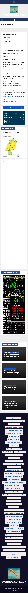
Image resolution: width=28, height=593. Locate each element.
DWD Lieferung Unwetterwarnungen (14, 427)
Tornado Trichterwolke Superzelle (14, 537)
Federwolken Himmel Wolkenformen (14, 433)
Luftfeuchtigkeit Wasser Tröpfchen (14, 454)
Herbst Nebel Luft (14, 445)
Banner (5, 385)
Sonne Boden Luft (21, 482)
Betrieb (10, 385)
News (14, 385)
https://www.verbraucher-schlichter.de (13, 96)
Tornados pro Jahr (14, 525)
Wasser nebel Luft (20, 547)
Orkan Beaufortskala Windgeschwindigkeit (14, 464)
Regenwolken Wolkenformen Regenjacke (14, 473)
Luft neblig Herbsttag (14, 457)
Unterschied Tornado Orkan (13, 543)
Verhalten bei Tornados (8, 547)
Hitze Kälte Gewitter (7, 451)
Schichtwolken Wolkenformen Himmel (13, 476)
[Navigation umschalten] (14, 20)
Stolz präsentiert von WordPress (9, 588)
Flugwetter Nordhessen (14, 436)
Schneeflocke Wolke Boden (14, 479)
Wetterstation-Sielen (14, 15)
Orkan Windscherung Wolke (14, 467)
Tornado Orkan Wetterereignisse (13, 522)
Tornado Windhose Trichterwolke (13, 540)
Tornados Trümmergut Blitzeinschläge (14, 528)
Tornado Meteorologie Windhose (13, 519)
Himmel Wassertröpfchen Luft (14, 448)
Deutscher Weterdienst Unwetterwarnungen (14, 421)
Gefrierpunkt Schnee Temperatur (13, 442)
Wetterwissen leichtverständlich (11, 352)
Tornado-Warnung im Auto (14, 497)
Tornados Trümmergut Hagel (13, 531)
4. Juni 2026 (8, 407)
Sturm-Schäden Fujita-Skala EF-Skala (13, 485)
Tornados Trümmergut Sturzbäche (14, 534)
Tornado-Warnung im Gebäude (14, 504)
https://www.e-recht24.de (9, 101)
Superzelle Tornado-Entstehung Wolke (14, 488)
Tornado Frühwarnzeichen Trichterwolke (13, 513)
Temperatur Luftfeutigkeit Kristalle (14, 491)
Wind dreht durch (20, 550)
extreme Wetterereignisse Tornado (14, 430)
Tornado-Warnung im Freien (13, 500)
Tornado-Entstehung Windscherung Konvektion (14, 494)
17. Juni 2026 (8, 358)
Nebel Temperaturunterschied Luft (14, 461)
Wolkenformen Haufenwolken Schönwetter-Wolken (14, 554)
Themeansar (14, 590)
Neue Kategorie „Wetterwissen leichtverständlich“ (12, 405)
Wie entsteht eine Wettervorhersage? (12, 355)
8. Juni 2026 (8, 391)
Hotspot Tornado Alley (20, 451)
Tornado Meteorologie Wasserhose (14, 516)
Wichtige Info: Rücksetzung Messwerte (10, 389)
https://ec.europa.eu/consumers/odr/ (13, 69)
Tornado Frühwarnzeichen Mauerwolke (14, 510)
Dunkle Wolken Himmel (14, 424)
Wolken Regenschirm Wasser (13, 557)
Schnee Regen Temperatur (9, 482)
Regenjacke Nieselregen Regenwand (13, 470)
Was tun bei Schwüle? (9, 550)
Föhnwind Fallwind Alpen (13, 439)
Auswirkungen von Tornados (13, 418)
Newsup (22, 588)
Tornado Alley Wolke (14, 507)
